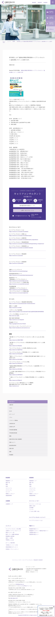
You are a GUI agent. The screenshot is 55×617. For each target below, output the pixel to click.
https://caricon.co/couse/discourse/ (18, 281)
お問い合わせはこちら (27, 210)
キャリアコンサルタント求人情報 (13, 528)
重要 (10, 451)
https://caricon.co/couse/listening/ (18, 271)
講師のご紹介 (32, 505)
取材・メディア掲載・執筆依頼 (12, 534)
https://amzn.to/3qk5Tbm (15, 350)
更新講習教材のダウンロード (12, 547)
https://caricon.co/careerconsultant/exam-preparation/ (23, 239)
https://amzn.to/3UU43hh (15, 359)
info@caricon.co (21, 216)
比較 (7, 486)
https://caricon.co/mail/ (15, 307)
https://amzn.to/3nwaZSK (16, 353)
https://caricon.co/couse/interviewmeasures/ (21, 275)
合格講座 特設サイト (34, 532)
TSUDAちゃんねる (10, 540)
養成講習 (34, 2)
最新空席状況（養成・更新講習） (15, 439)
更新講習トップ (32, 480)
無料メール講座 (9, 538)
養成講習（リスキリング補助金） (38, 530)
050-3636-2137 (35, 215)
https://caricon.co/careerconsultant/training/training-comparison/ (26, 243)
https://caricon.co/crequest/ (16, 319)
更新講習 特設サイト (34, 534)
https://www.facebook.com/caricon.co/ (19, 328)
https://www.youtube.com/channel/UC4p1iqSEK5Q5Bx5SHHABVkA (26, 311)
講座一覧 (8, 482)
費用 (7, 484)
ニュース (31, 509)
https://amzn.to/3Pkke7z (15, 380)
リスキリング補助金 (13, 420)
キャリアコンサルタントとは (35, 520)
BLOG (10, 411)
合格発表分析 (12, 423)
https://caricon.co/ (14, 386)
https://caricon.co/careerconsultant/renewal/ (21, 247)
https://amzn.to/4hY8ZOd (15, 374)
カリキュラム (9, 490)
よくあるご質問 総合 (34, 511)
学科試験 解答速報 (13, 433)
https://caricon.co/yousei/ (16, 255)
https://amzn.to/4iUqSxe (15, 345)
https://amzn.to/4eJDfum (15, 363)
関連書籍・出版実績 (10, 536)
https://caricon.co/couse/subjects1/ (18, 289)
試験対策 (11, 404)
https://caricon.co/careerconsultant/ (18, 231)
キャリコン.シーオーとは (35, 504)
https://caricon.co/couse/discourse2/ (19, 284)
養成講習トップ (9, 480)
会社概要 (31, 507)
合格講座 (45, 2)
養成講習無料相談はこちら (27, 205)
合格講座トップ (9, 504)
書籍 (10, 436)
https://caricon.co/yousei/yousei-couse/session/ (22, 303)
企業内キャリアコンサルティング (13, 530)
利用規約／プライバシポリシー (12, 549)
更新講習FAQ (32, 495)
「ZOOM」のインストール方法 (12, 545)
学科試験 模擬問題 (13, 429)
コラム (10, 417)
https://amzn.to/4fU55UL (15, 369)
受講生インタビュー (10, 493)
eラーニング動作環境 (10, 542)
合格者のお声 (12, 426)
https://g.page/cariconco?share (17, 323)
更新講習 (40, 2)
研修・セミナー (12, 442)
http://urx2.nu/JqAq (14, 315)
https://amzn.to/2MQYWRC (16, 340)
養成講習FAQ (9, 495)
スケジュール (9, 488)
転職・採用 (11, 448)
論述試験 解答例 (12, 445)
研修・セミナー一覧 (10, 532)
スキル (10, 408)
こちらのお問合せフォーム (25, 585)
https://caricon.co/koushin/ (16, 263)
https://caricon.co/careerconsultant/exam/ (20, 235)
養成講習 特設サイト (34, 528)
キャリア (8, 491)
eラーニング (12, 414)
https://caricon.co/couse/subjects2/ (18, 293)
